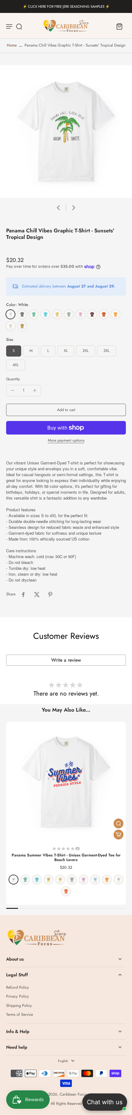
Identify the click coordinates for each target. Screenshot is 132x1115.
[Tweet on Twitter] (37, 594)
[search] (19, 26)
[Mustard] (22, 326)
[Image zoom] (66, 131)
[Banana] (60, 879)
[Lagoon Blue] (45, 314)
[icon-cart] (119, 26)
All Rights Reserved (66, 1103)
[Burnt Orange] (103, 314)
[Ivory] (10, 326)
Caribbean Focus (73, 1094)
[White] (10, 314)
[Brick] (92, 314)
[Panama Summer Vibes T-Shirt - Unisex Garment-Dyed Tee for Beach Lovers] (66, 782)
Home (12, 45)
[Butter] (57, 314)
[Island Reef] (33, 314)
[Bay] (68, 314)
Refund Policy (17, 987)
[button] (66, 410)
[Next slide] (74, 208)
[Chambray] (95, 879)
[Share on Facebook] (23, 594)
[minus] (12, 390)
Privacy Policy (17, 996)
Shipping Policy (19, 1005)
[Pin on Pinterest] (50, 594)
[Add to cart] (118, 834)
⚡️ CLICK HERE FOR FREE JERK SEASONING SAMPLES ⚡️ (66, 6)
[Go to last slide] (58, 208)
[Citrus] (115, 314)
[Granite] (22, 314)
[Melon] (66, 891)
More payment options (66, 441)
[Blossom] (80, 314)
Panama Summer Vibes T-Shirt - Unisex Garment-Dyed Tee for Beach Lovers (66, 857)
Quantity (13, 379)
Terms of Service (19, 1014)
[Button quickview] (118, 823)
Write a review (66, 660)
